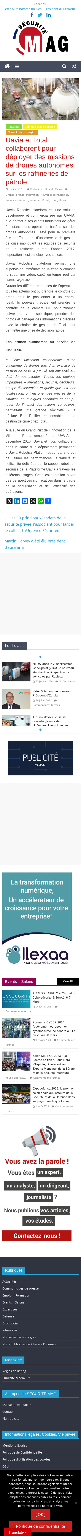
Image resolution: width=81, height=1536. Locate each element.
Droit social (10, 1323)
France (20, 195)
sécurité (35, 200)
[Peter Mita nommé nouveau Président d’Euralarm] (16, 691)
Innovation (32, 195)
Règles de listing (14, 1371)
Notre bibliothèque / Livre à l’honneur (29, 1344)
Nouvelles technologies (22, 132)
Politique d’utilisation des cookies (26, 1459)
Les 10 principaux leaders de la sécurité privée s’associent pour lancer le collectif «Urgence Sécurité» (39, 524)
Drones (10, 195)
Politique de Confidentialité (22, 1452)
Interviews (9, 1330)
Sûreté (45, 200)
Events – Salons (13, 1302)
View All (68, 981)
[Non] (75, 1503)
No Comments (67, 681)
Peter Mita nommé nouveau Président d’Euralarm (39, 9)
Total (54, 200)
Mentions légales (14, 1445)
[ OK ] (40, 1514)
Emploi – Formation (16, 1295)
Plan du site (10, 1418)
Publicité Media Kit (16, 1378)
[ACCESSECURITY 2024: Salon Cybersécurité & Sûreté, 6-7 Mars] (16, 991)
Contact (7, 1411)
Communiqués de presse (40, 126)
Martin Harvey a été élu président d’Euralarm (35, 544)
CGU (5, 1466)
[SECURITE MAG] (7, 66)
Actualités (14, 126)
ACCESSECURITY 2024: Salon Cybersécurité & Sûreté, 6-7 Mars (54, 997)
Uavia (62, 200)
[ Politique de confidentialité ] (40, 1526)
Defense (8, 1316)
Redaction (36, 189)
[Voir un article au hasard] (74, 66)
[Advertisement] (40, 594)
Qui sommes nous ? (16, 1405)
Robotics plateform (17, 200)
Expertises (9, 1309)
